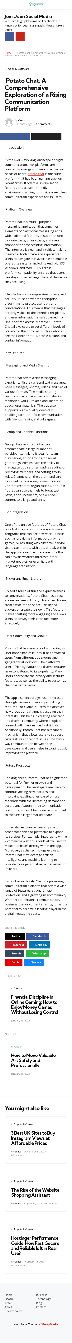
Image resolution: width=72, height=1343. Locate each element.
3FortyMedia (49, 1324)
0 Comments (44, 124)
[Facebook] (9, 36)
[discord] (46, 1331)
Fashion (18, 1046)
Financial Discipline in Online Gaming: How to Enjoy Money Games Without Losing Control (34, 1004)
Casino (18, 988)
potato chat (35, 174)
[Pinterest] (20, 36)
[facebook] (32, 1331)
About (8, 1307)
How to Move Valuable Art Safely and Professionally (33, 1060)
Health (9, 1299)
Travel (8, 1303)
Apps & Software (19, 68)
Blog (39, 1303)
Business (41, 1295)
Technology (43, 1299)
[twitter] (26, 1331)
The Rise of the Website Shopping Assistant (35, 1192)
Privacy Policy (13, 1311)
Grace (22, 120)
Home (8, 53)
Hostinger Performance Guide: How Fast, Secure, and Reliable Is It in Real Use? (35, 1245)
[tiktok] (39, 1331)
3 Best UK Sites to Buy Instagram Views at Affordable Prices (33, 1138)
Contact (41, 1307)
